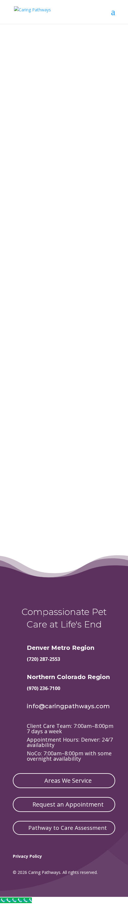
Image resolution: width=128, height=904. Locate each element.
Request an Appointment (68, 804)
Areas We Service (68, 780)
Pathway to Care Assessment (67, 828)
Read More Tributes (64, 278)
